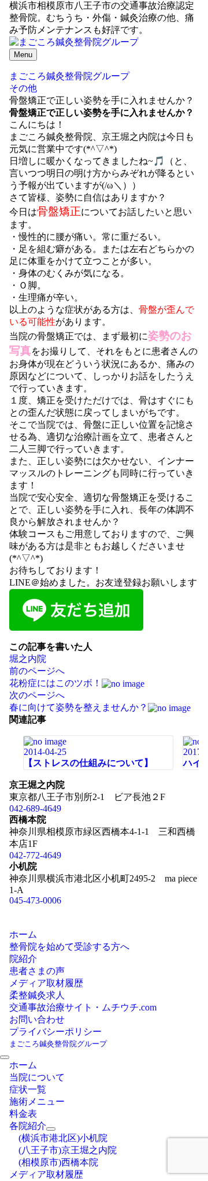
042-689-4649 (35, 808)
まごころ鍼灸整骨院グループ (58, 1043)
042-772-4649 (35, 855)
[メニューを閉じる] (4, 1057)
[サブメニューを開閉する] (50, 1129)
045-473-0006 (35, 900)
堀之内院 (27, 659)
